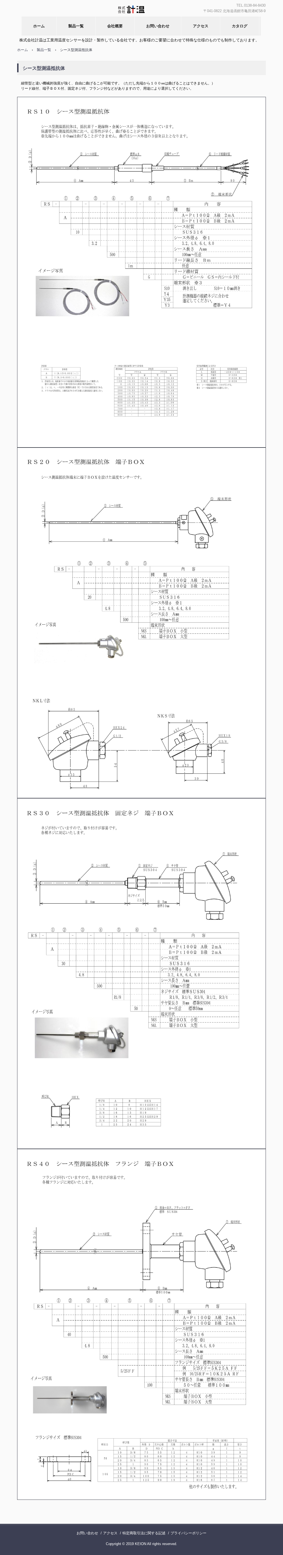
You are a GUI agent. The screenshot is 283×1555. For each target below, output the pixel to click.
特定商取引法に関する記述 (144, 1533)
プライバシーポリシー (188, 1533)
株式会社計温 (132, 11)
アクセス (200, 26)
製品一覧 (76, 26)
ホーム (39, 26)
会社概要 (115, 26)
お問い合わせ (157, 26)
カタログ (239, 26)
